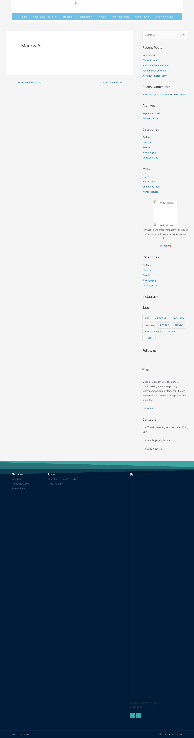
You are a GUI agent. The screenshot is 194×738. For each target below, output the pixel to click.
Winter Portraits (151, 60)
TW (161, 246)
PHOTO (179, 325)
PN (169, 246)
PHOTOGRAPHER (152, 331)
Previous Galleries (29, 82)
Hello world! (148, 55)
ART (147, 318)
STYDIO (149, 338)
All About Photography (154, 75)
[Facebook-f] (132, 715)
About (52, 474)
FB (165, 246)
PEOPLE (164, 325)
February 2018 (150, 118)
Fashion (146, 137)
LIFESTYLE (149, 325)
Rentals (102, 16)
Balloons (67, 16)
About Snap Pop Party (45, 16)
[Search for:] (165, 34)
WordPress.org (150, 191)
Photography (149, 152)
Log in (145, 176)
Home (23, 16)
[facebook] (150, 357)
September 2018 (151, 113)
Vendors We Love (164, 16)
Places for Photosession (155, 65)
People (146, 147)
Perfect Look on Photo (154, 70)
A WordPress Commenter (156, 94)
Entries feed (149, 181)
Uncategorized (150, 157)
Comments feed (151, 186)
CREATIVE (161, 318)
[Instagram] (138, 715)
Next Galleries (112, 82)
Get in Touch (142, 16)
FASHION (178, 318)
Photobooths (85, 16)
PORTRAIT (170, 331)
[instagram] (143, 357)
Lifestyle (147, 142)
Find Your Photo (120, 16)
